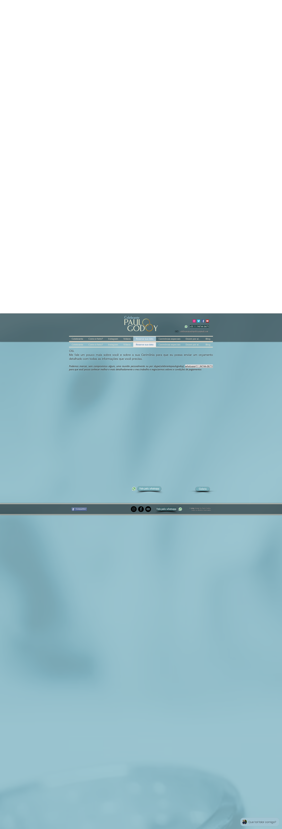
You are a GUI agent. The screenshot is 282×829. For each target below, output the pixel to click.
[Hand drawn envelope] (176, 331)
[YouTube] (148, 509)
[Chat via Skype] (169, 489)
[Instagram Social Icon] (194, 321)
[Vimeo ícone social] (198, 321)
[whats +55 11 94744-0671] (186, 326)
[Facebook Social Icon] (203, 321)
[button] (166, 509)
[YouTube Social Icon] (207, 321)
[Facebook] (141, 509)
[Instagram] (134, 509)
